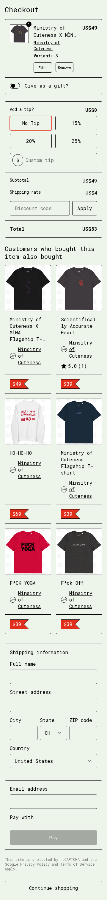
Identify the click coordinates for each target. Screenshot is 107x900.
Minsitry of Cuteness (47, 45)
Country (20, 748)
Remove (64, 67)
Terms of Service (77, 864)
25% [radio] (76, 141)
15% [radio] (76, 123)
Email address (29, 789)
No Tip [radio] (31, 123)
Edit (43, 67)
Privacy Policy (35, 864)
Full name (23, 664)
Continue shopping (53, 888)
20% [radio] (30, 141)
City (15, 720)
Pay (53, 837)
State (47, 720)
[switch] (15, 86)
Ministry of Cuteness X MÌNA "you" (55, 35)
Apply (84, 208)
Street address (30, 692)
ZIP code (81, 720)
